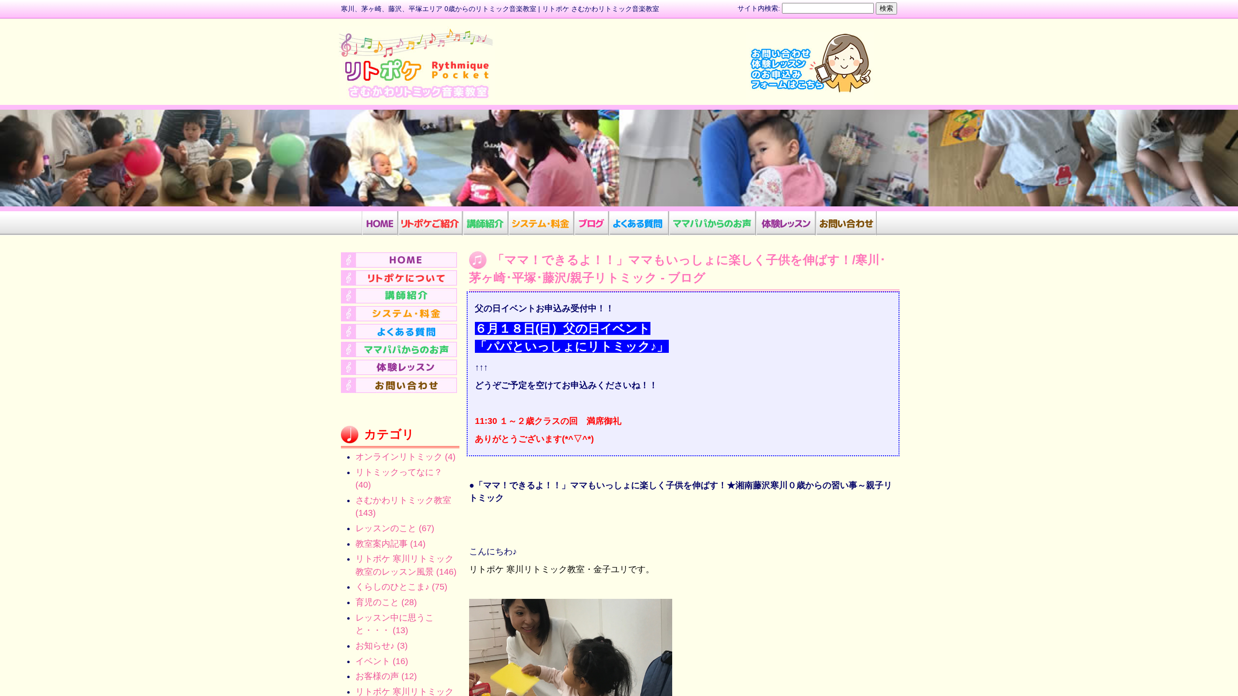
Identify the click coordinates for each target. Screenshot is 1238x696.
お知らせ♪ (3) (381, 646)
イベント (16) (381, 661)
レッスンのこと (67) (394, 528)
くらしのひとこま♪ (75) (401, 587)
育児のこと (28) (386, 602)
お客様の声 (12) (386, 676)
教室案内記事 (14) (390, 544)
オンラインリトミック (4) (405, 457)
